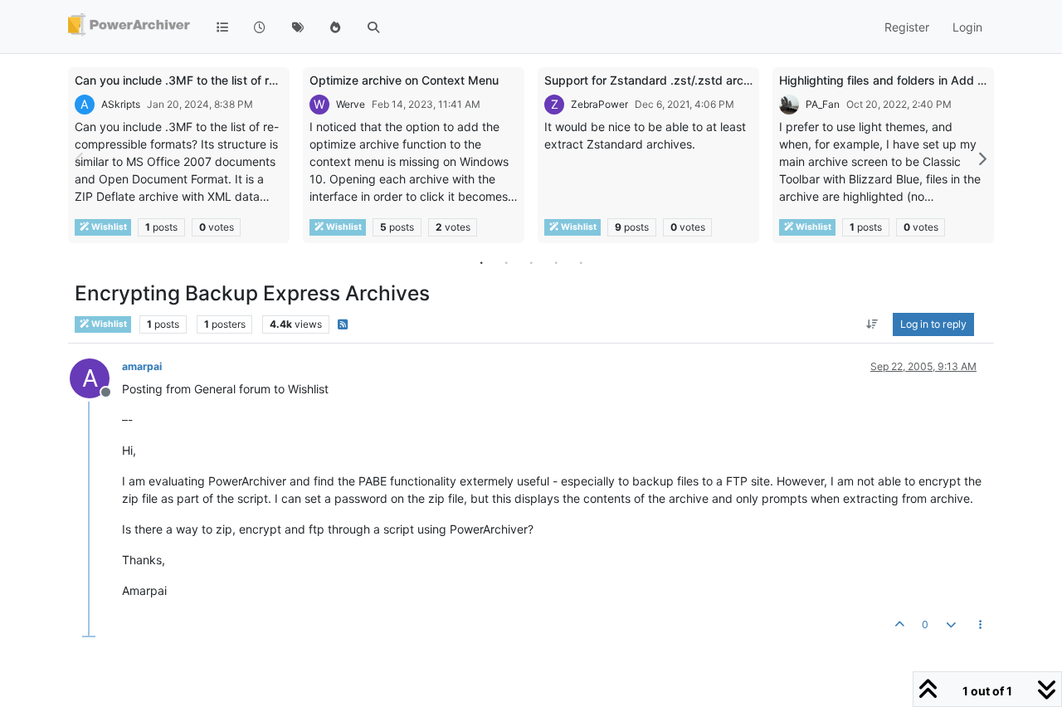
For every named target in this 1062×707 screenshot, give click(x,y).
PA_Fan (823, 104)
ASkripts (120, 104)
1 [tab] (481, 262)
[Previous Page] (80, 159)
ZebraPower (599, 104)
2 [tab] (506, 262)
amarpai (142, 366)
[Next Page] (981, 159)
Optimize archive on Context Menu (404, 80)
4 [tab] (556, 262)
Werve (350, 104)
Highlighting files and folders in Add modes (897, 80)
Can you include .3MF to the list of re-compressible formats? (240, 80)
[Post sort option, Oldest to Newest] (872, 324)
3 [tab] (531, 262)
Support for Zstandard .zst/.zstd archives (658, 80)
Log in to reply (933, 324)
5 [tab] (580, 262)
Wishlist (108, 227)
